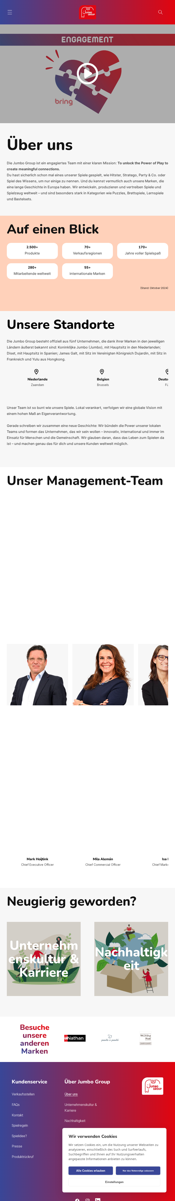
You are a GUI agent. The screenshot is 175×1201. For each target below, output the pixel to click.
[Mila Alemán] (103, 675)
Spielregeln (20, 1125)
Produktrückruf (23, 1157)
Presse (17, 1146)
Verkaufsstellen (23, 1094)
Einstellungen (114, 1182)
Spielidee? (19, 1136)
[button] (10, 12)
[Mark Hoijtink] (37, 675)
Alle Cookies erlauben (90, 1170)
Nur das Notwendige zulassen (138, 1171)
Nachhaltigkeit (74, 1121)
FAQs (16, 1105)
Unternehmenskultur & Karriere (80, 1108)
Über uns (71, 1094)
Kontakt (17, 1115)
